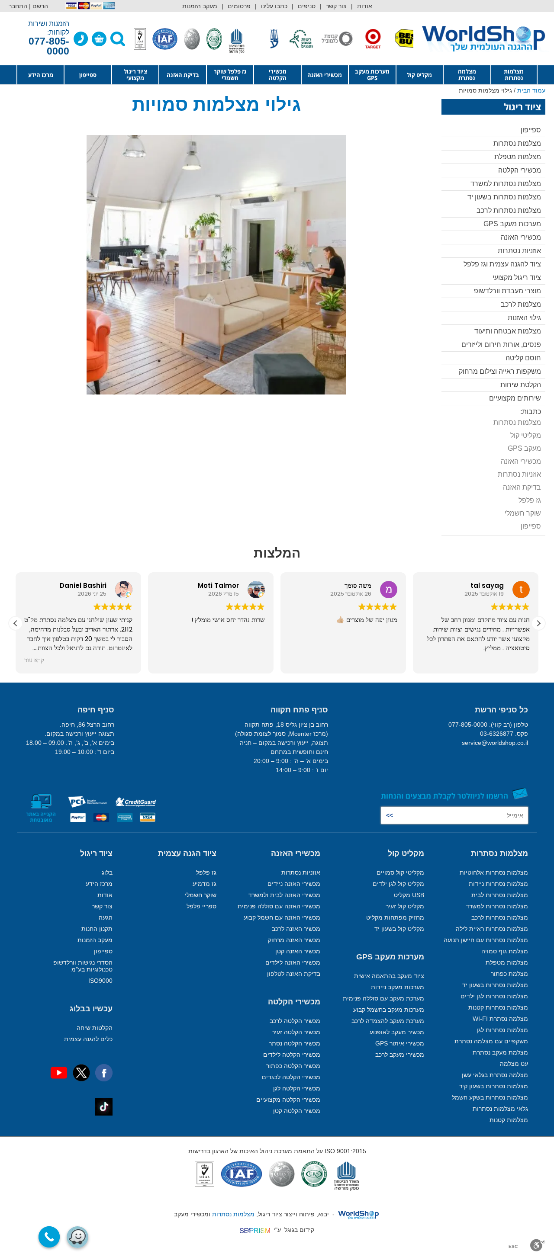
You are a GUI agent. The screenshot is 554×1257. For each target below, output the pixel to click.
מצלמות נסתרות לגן (502, 1029)
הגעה (106, 917)
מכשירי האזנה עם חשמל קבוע (282, 917)
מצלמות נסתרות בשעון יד (504, 197)
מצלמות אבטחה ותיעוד (507, 331)
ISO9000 (100, 980)
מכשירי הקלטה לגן (296, 1088)
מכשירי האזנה (324, 75)
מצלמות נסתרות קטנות (498, 1007)
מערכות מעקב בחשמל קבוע (388, 1009)
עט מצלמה (514, 1063)
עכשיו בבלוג (91, 1008)
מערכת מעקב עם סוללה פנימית (383, 998)
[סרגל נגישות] (537, 1245)
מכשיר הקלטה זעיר (296, 1032)
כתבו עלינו (274, 6)
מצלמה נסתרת (467, 74)
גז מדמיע (204, 883)
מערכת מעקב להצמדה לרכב (387, 1020)
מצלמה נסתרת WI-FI (500, 1018)
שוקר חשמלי (523, 513)
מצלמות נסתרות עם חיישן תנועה (486, 939)
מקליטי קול (525, 435)
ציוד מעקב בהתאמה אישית (389, 975)
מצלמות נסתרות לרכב (509, 210)
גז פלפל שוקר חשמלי (230, 74)
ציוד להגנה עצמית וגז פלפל (502, 264)
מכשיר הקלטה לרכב (295, 1020)
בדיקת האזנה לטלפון (293, 973)
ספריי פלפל (201, 906)
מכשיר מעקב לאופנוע (397, 1032)
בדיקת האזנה (183, 75)
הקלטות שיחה (95, 1027)
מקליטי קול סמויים (400, 872)
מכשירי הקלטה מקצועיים (288, 1099)
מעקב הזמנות (199, 6)
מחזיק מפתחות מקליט (395, 917)
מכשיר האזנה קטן (297, 951)
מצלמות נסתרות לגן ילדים (494, 996)
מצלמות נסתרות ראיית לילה (492, 928)
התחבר (18, 6)
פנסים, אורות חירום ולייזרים (501, 344)
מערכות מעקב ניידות (397, 987)
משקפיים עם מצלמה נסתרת (491, 1041)
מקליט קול (419, 75)
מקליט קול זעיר (405, 906)
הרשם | (38, 6)
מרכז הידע (40, 75)
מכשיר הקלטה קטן (296, 1110)
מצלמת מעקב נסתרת (500, 1052)
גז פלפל (530, 500)
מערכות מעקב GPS (372, 74)
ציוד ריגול (96, 853)
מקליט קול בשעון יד (399, 928)
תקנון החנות (97, 928)
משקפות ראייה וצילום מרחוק (500, 371)
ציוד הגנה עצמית (187, 853)
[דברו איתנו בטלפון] (81, 39)
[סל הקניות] (99, 39)
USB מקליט (409, 894)
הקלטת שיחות (520, 384)
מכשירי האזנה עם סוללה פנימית (279, 906)
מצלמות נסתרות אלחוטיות (494, 872)
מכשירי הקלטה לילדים (291, 1054)
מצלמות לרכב (521, 304)
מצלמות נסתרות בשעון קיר (493, 1086)
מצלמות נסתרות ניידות (498, 883)
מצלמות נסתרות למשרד (505, 183)
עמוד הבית (531, 90)
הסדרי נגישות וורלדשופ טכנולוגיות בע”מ (83, 966)
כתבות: (530, 411)
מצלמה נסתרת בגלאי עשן (495, 1074)
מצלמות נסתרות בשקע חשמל (490, 1097)
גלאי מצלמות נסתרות (500, 1108)
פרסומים (239, 6)
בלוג (107, 872)
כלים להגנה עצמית (88, 1039)
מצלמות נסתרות (514, 74)
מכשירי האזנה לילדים (292, 962)
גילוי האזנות (524, 317)
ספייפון (88, 75)
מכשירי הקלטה (278, 74)
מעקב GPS (524, 448)
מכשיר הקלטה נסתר (294, 1043)
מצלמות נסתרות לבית (499, 894)
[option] (390, 38)
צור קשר (336, 6)
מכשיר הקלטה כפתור (293, 1065)
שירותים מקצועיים (515, 398)
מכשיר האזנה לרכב (296, 928)
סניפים (307, 6)
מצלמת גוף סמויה (504, 951)
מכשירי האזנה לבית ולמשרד (284, 894)
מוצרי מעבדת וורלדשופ (507, 291)
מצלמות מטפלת (517, 156)
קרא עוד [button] (34, 660)
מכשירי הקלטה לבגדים (291, 1077)
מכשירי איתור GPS (399, 1043)
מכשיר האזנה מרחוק (294, 939)
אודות (364, 6)
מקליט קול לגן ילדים (398, 883)
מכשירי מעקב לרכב (399, 1054)
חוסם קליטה (523, 358)
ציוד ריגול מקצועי (135, 74)
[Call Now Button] (49, 1237)
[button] (538, 623)
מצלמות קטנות (509, 1119)
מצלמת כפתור (509, 973)
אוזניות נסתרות (519, 250)
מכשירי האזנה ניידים (293, 883)
